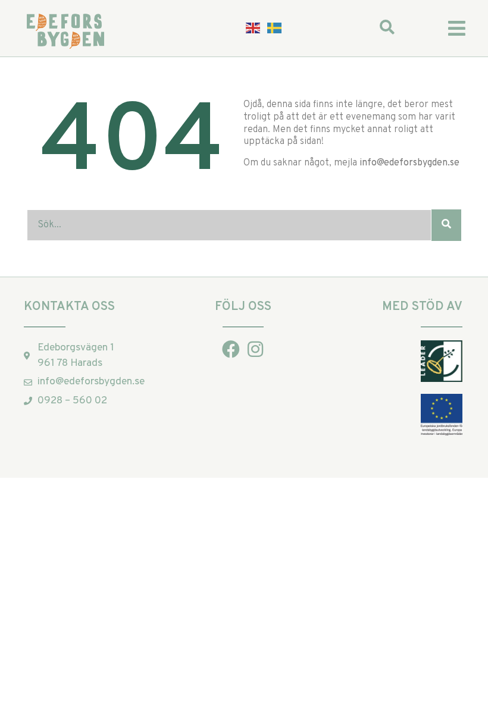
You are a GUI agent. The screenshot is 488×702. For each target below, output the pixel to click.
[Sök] (446, 225)
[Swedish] (275, 28)
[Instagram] (255, 349)
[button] (456, 28)
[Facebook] (231, 349)
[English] (253, 28)
